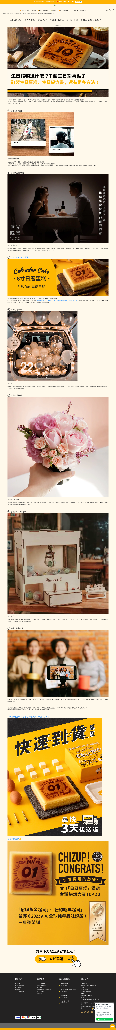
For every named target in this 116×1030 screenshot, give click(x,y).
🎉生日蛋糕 (53, 10)
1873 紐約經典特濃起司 (61, 300)
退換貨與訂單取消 (41, 985)
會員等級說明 (40, 991)
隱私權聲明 (18, 989)
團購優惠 (39, 993)
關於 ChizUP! (83, 10)
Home (4, 13)
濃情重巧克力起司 (74, 300)
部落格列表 (10, 13)
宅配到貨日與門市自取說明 (44, 989)
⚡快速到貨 (33, 10)
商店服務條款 (18, 987)
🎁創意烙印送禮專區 (43, 10)
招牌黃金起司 (40, 300)
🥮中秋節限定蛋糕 (24, 10)
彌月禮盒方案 (74, 10)
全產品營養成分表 (19, 991)
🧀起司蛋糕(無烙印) (64, 10)
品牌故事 (17, 983)
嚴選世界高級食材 (19, 985)
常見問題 (39, 987)
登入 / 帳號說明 (41, 983)
